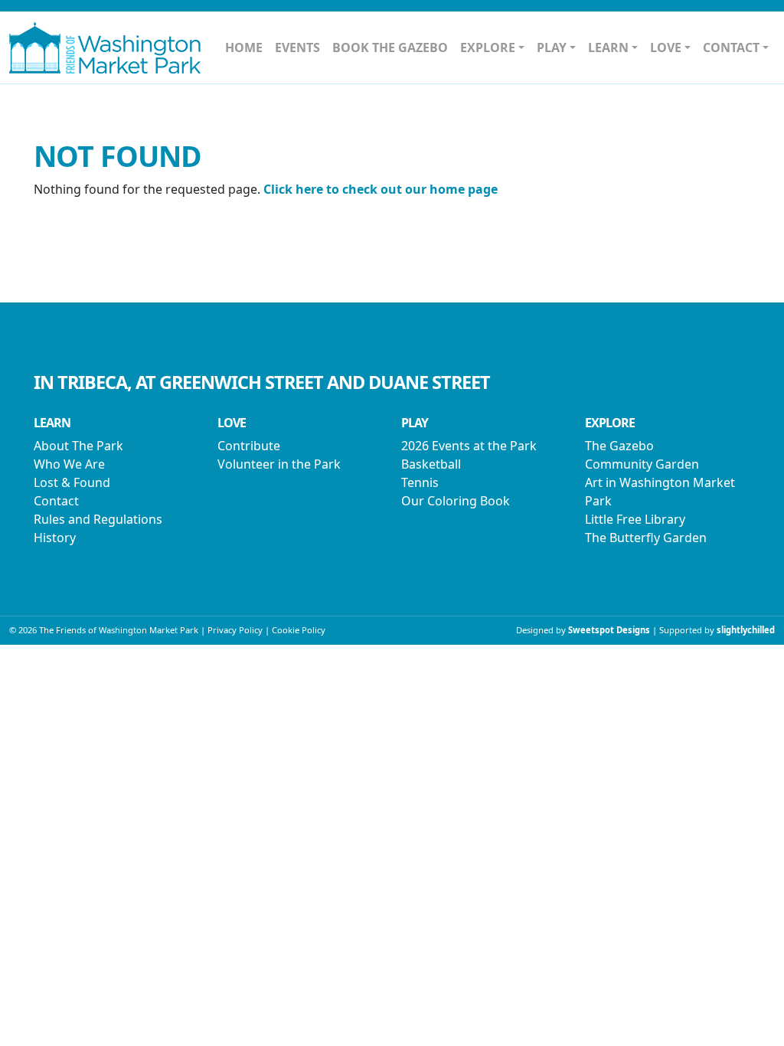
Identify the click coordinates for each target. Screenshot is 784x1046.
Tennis (420, 482)
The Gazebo (619, 445)
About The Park (78, 445)
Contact (56, 500)
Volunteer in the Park (279, 464)
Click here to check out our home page (380, 189)
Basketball (431, 464)
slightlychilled (746, 630)
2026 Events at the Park (469, 445)
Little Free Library (635, 519)
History (55, 537)
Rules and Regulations (98, 519)
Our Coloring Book (455, 500)
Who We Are (69, 464)
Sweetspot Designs (609, 630)
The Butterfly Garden (646, 537)
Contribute (248, 445)
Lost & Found (72, 482)
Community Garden (642, 464)
